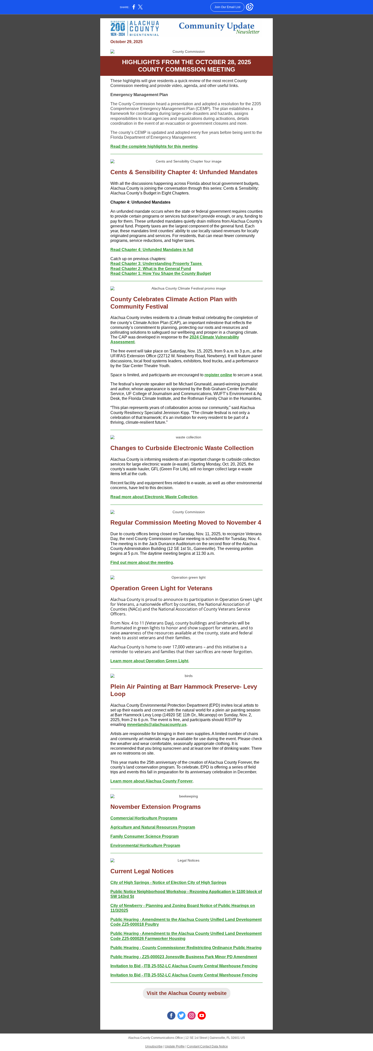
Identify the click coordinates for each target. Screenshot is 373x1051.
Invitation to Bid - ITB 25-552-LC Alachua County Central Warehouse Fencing (184, 966)
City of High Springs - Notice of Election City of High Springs (168, 882)
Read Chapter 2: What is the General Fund (150, 268)
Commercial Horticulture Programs (143, 818)
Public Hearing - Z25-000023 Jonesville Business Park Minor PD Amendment (183, 957)
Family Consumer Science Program (144, 836)
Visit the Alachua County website (187, 993)
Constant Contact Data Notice (207, 1046)
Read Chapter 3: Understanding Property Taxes (156, 263)
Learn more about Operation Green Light (149, 661)
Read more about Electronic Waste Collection (153, 497)
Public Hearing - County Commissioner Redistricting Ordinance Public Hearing (186, 948)
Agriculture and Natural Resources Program (152, 827)
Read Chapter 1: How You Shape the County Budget (160, 273)
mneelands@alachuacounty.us (157, 724)
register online (218, 375)
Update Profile (175, 1046)
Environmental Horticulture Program (145, 845)
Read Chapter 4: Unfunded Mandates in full (151, 249)
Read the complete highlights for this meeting (154, 146)
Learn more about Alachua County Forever (151, 781)
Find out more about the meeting (141, 562)
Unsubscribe (154, 1046)
